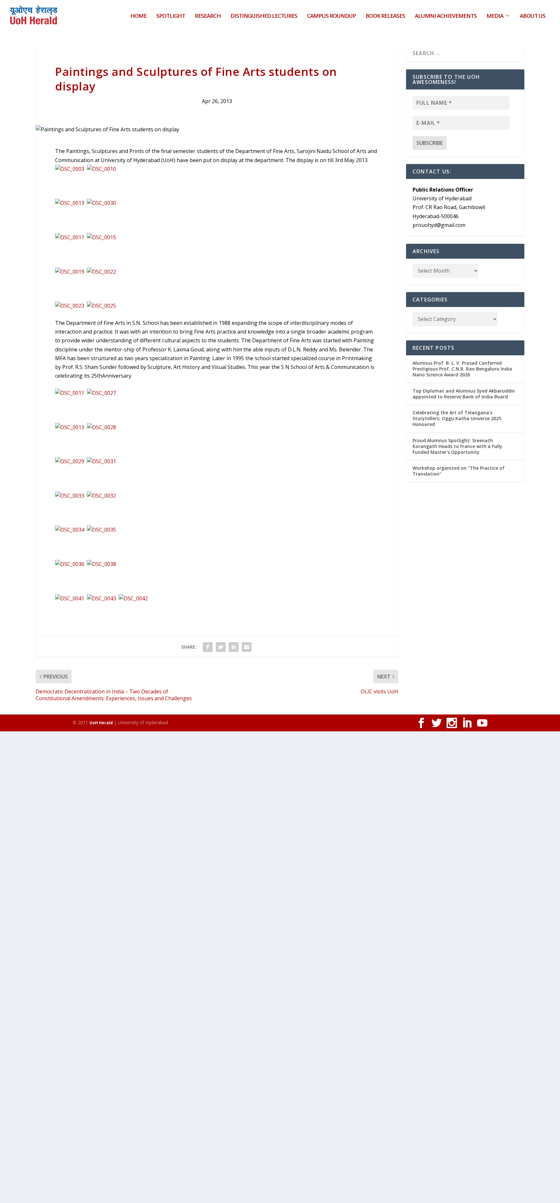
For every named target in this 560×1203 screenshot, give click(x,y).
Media (494, 16)
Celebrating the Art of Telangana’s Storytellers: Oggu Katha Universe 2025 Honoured (457, 418)
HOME (138, 16)
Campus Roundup (331, 16)
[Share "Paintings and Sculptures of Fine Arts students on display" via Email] (246, 647)
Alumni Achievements (446, 16)
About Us (532, 16)
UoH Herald (101, 722)
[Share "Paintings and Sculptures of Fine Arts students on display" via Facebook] (207, 647)
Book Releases (385, 16)
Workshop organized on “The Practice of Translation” (459, 471)
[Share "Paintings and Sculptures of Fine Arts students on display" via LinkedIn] (233, 647)
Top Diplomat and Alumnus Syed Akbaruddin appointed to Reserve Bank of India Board (464, 394)
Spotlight (170, 16)
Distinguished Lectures (263, 16)
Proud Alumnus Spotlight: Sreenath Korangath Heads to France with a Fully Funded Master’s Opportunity (457, 446)
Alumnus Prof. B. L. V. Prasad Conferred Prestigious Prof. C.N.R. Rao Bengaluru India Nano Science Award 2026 (462, 369)
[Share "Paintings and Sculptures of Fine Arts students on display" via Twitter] (220, 647)
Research (208, 16)
